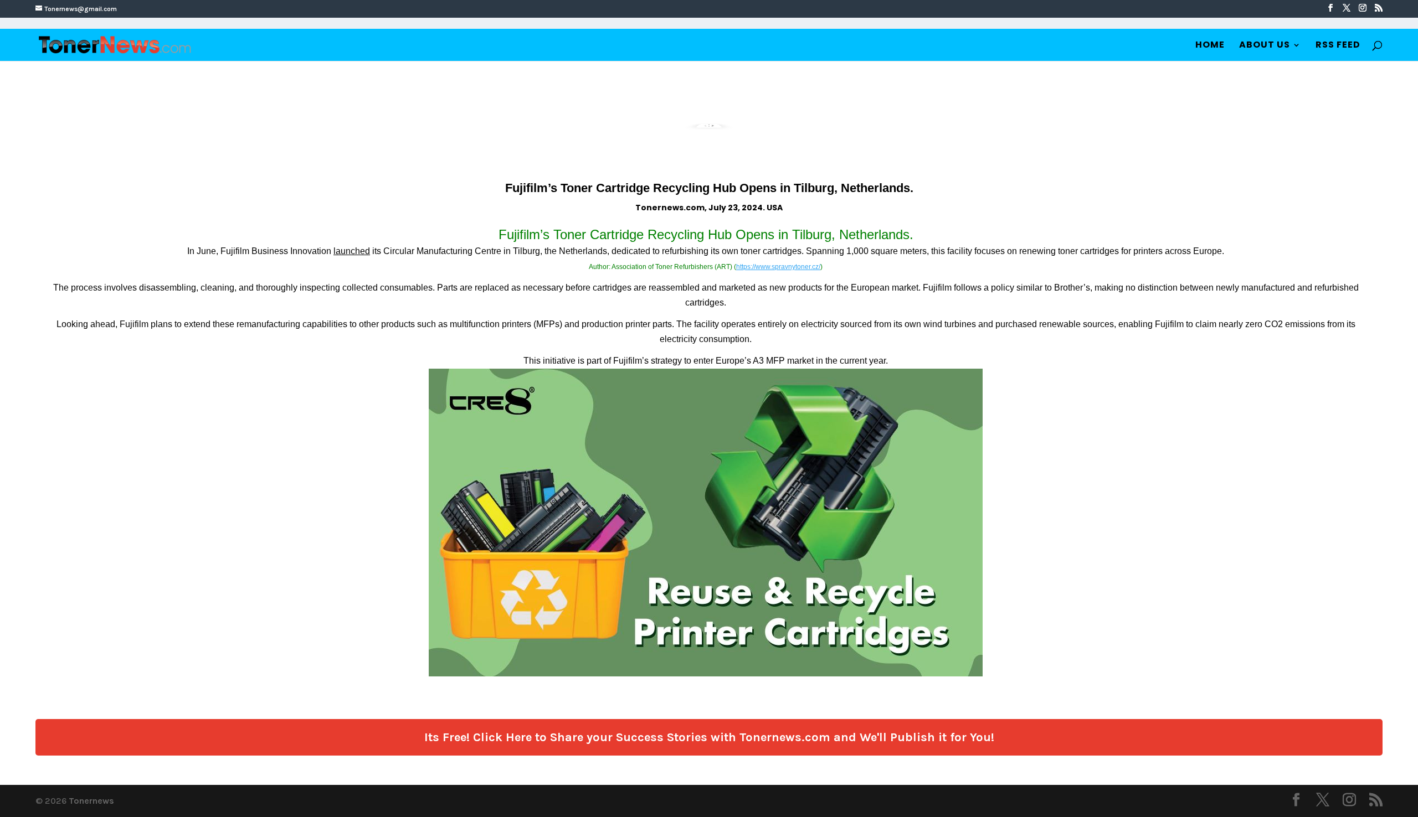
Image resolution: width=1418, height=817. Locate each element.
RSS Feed (1338, 46)
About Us (1264, 46)
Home (1210, 46)
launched (351, 251)
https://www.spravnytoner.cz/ (778, 267)
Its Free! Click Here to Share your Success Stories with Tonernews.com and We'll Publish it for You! (709, 737)
